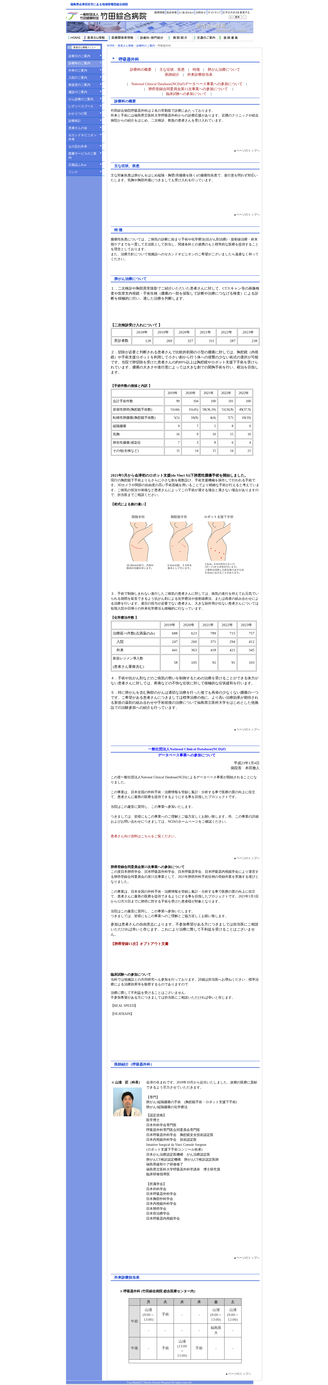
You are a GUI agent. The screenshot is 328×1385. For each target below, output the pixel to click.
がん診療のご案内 (80, 99)
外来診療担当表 (200, 74)
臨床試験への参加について (186, 94)
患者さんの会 (77, 128)
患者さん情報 (126, 45)
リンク (73, 172)
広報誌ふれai (77, 165)
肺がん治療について (224, 69)
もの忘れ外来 (77, 146)
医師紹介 (172, 74)
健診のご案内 (77, 92)
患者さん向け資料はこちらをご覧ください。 (144, 836)
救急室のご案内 (79, 85)
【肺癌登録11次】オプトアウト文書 (140, 944)
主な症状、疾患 (172, 69)
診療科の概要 (141, 69)
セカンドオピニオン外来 (82, 137)
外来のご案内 (77, 70)
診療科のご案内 (79, 63)
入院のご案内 (77, 77)
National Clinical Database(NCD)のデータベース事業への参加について (187, 84)
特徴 (196, 69)
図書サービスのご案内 (82, 155)
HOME (111, 45)
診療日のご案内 (79, 56)
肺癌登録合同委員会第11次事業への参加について (188, 89)
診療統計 (74, 120)
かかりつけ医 (77, 113)
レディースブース (80, 106)
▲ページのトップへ (247, 150)
